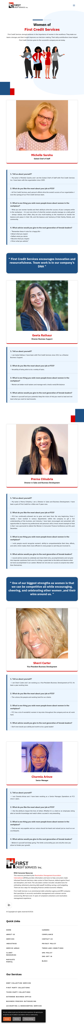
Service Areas (12, 948)
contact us (47, 939)
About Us (10, 934)
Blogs (45, 961)
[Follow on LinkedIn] (8, 905)
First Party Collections (18, 988)
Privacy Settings (28, 1019)
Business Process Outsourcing (21, 1001)
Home (8, 930)
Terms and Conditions (53, 948)
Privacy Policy (49, 943)
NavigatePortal (10, 961)
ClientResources (11, 954)
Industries (11, 943)
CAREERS (45, 930)
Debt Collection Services (18, 983)
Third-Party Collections (18, 992)
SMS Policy (47, 953)
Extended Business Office (18, 997)
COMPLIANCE (47, 934)
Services (10, 939)
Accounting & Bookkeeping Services (24, 1006)
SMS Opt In (47, 956)
